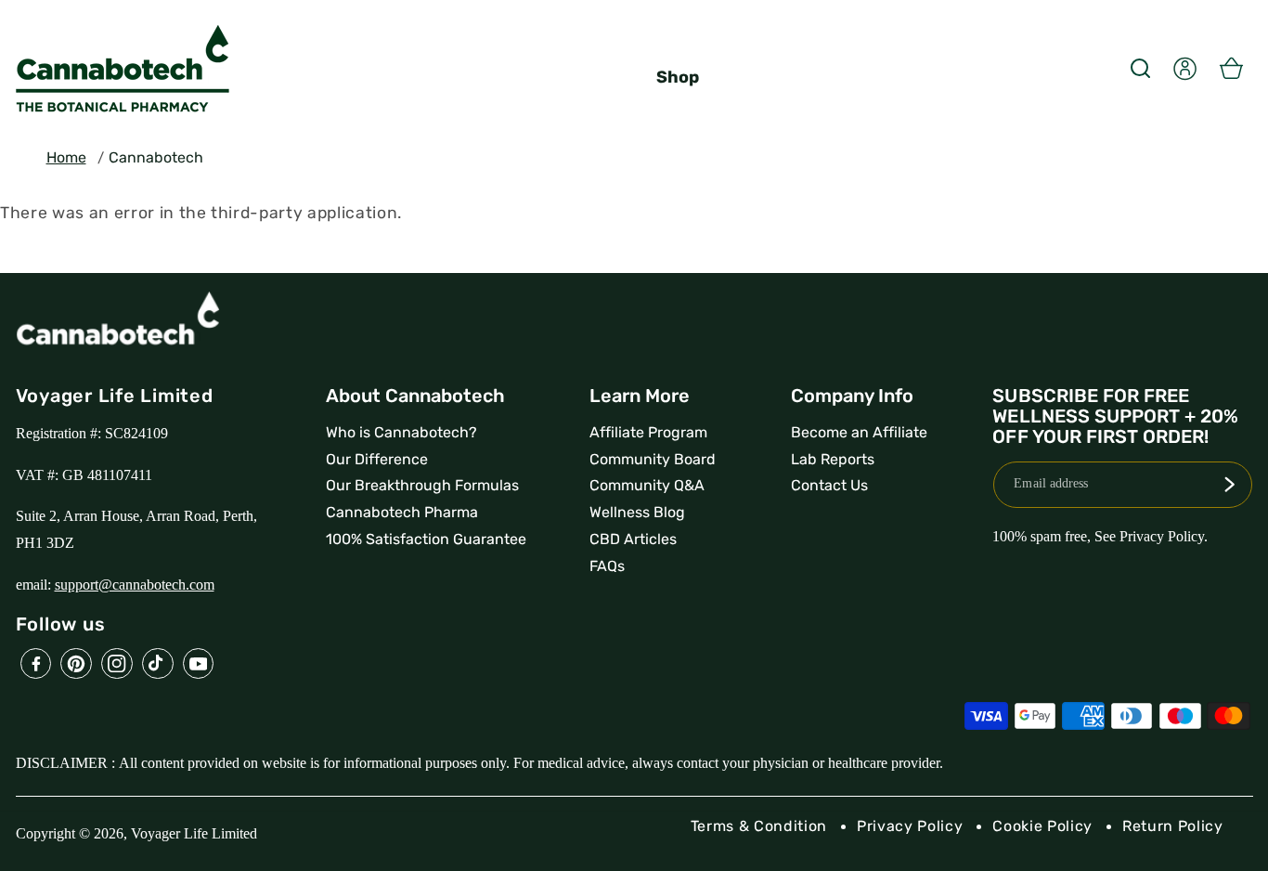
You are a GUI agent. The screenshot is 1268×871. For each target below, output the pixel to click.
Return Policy (1172, 826)
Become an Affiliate (859, 432)
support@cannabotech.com (134, 584)
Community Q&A (647, 485)
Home (66, 157)
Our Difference (377, 459)
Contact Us (829, 485)
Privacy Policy (910, 826)
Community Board (652, 459)
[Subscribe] (1229, 485)
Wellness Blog (637, 512)
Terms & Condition (759, 826)
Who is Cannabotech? (401, 432)
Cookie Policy (1042, 826)
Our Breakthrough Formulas (422, 485)
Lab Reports (832, 459)
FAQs (607, 566)
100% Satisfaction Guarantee (426, 539)
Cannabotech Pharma (402, 512)
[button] (1140, 68)
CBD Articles (633, 539)
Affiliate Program (648, 432)
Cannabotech (156, 157)
